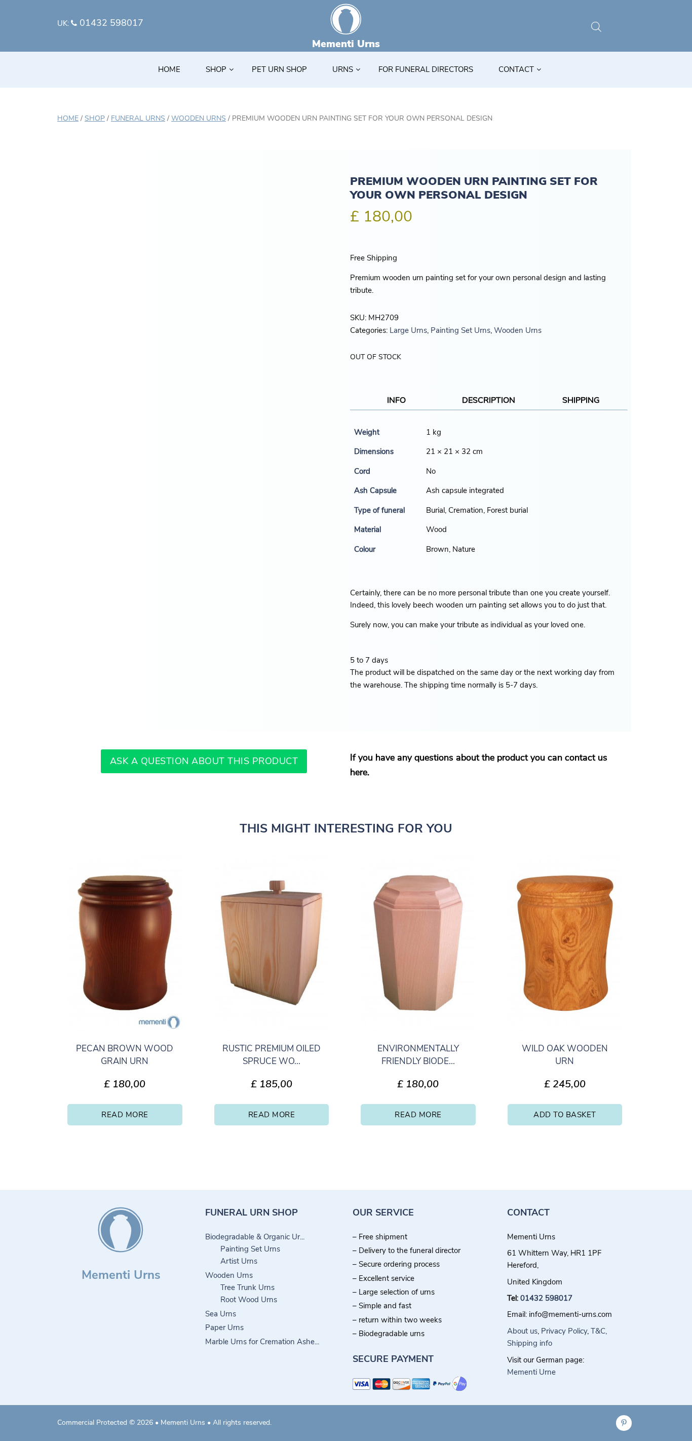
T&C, (599, 1331)
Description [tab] (488, 400)
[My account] (612, 27)
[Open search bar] (596, 27)
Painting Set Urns (460, 330)
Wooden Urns (198, 118)
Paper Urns (224, 1327)
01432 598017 (110, 23)
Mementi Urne (531, 1372)
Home (68, 118)
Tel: (513, 1298)
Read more (124, 1115)
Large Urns (408, 330)
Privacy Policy (564, 1331)
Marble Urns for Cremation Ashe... (262, 1342)
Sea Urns (220, 1314)
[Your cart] (629, 27)
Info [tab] (396, 400)
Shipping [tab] (581, 400)
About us (522, 1331)
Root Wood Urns (248, 1300)
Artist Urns (238, 1261)
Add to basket (564, 1115)
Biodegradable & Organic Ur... (254, 1237)
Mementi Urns (346, 44)
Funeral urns (138, 118)
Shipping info (529, 1343)
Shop (95, 118)
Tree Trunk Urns (247, 1287)
